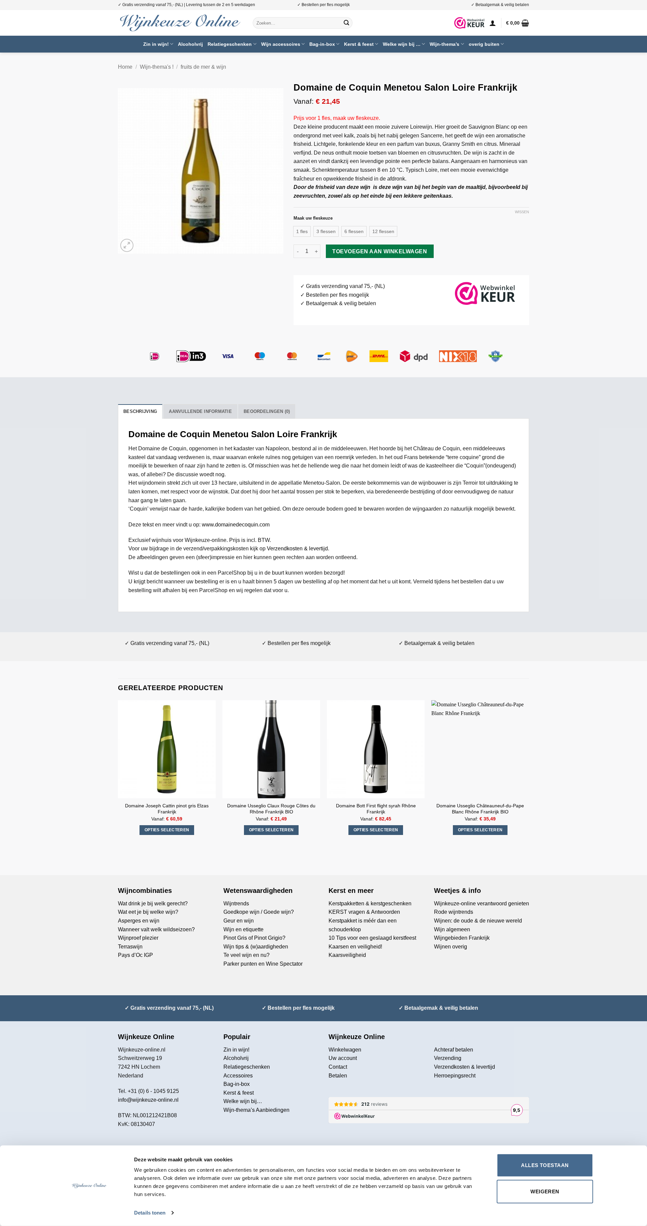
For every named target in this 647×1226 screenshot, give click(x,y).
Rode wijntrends (453, 912)
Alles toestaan (544, 1165)
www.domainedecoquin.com (236, 524)
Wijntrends (236, 903)
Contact (338, 1067)
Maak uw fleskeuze (313, 218)
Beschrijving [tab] (140, 411)
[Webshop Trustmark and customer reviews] (469, 23)
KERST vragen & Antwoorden (364, 912)
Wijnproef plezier (138, 938)
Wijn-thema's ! (157, 67)
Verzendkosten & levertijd (297, 548)
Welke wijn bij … (402, 44)
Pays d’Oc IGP (135, 955)
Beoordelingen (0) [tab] (267, 411)
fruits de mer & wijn (203, 67)
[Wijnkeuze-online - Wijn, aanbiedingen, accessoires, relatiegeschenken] (180, 23)
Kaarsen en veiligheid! (355, 946)
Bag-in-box (322, 44)
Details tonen (149, 1213)
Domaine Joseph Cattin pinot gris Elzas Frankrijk (167, 809)
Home (125, 67)
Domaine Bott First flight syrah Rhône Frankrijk (376, 809)
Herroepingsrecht (454, 1075)
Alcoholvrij (190, 44)
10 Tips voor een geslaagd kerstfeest (372, 938)
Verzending (447, 1058)
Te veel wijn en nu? (246, 955)
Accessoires (238, 1075)
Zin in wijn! (156, 44)
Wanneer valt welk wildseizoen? (156, 929)
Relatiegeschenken (230, 44)
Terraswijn (130, 946)
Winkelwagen (345, 1050)
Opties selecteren (167, 830)
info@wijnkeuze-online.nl (148, 1100)
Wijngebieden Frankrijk (462, 938)
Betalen (338, 1075)
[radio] (302, 231)
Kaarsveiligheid (347, 955)
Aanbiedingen (272, 1110)
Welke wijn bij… (242, 1101)
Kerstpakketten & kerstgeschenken (370, 903)
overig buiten (484, 44)
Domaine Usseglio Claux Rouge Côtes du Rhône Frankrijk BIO (271, 809)
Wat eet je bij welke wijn (146, 912)
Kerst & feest (359, 44)
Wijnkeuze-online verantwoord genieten (481, 903)
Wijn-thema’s (444, 44)
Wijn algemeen (452, 929)
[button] (492, 22)
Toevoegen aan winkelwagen (379, 251)
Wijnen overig (450, 946)
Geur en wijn (238, 921)
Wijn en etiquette (243, 929)
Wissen (522, 212)
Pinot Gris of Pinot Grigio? (254, 938)
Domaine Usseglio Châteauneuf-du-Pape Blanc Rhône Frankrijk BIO (480, 809)
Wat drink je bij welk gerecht (151, 903)
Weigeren (544, 1191)
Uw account (343, 1058)
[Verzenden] (346, 23)
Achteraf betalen (453, 1050)
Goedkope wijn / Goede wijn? (258, 912)
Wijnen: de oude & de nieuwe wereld (478, 921)
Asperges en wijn (138, 921)
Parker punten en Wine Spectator (263, 964)
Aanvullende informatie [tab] (200, 411)
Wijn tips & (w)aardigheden (255, 946)
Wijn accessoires (280, 44)
